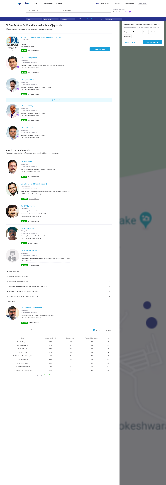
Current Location (153, 42)
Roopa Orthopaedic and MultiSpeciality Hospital (41, 37)
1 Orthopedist (25, 39)
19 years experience (27, 42)
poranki (145, 32)
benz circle (127, 36)
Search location (130, 42)
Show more (11, 301)
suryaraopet (128, 32)
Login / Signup (142, 3)
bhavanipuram (137, 32)
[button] (34, 19)
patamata (152, 32)
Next (109, 330)
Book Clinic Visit (100, 49)
